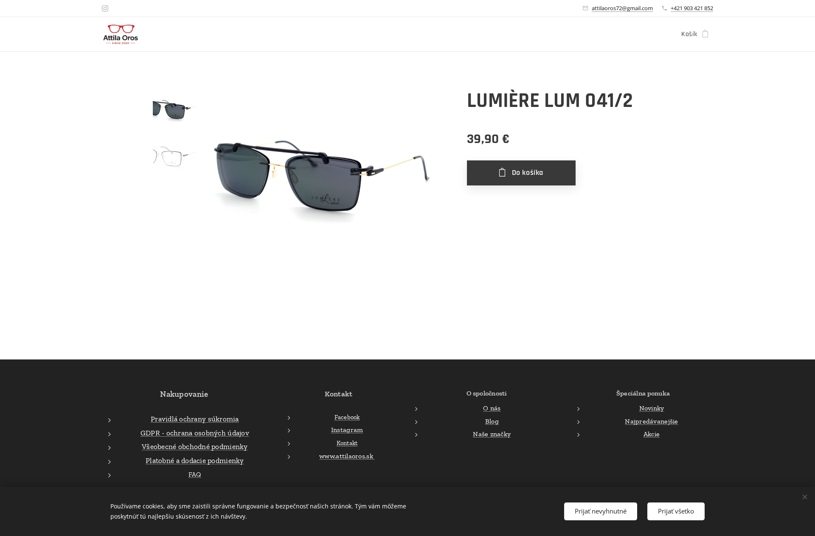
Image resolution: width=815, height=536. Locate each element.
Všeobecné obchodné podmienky (195, 446)
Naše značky (492, 434)
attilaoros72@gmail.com (622, 8)
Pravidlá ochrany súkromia (195, 419)
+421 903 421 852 (692, 8)
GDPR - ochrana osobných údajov (195, 433)
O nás (491, 408)
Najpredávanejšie (651, 421)
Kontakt (347, 443)
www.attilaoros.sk (347, 456)
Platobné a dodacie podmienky (195, 460)
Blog (492, 421)
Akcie (652, 434)
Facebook (347, 417)
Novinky (651, 408)
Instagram (347, 430)
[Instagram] (105, 8)
